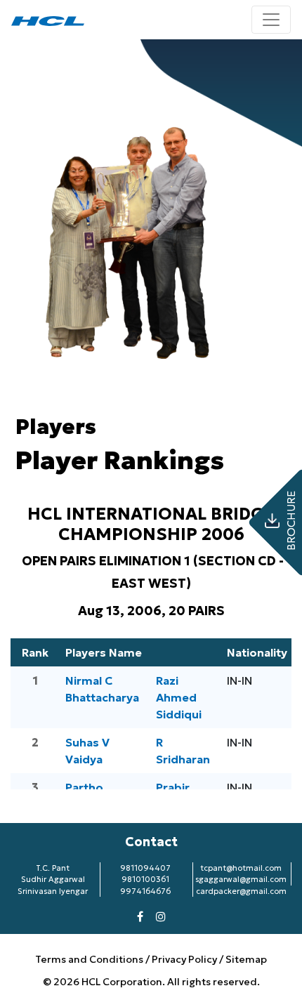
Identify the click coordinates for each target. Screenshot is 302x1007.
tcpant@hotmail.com (241, 868)
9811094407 (145, 868)
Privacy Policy (184, 959)
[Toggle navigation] (271, 20)
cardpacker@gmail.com (241, 891)
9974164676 (145, 891)
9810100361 (145, 879)
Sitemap (246, 959)
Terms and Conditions (90, 959)
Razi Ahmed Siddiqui (179, 697)
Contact (151, 842)
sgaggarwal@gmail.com (241, 879)
